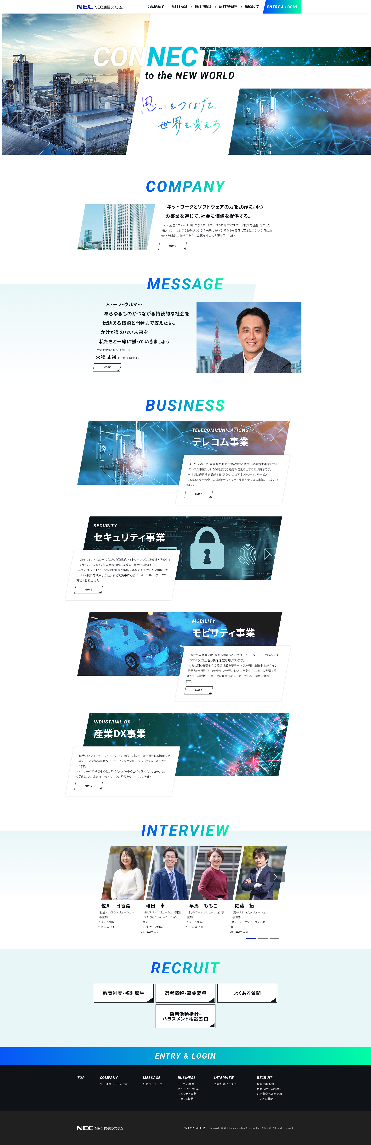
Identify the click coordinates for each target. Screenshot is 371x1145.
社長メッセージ (152, 1084)
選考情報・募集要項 (185, 993)
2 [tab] (263, 938)
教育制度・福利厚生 (124, 993)
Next (277, 877)
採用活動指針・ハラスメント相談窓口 (185, 1016)
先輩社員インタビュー (228, 1084)
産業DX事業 (185, 1099)
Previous (105, 877)
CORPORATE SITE (193, 1128)
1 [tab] (251, 938)
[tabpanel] (124, 887)
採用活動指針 (266, 1084)
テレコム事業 (186, 1084)
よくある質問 (247, 993)
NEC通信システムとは (114, 1084)
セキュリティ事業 (188, 1089)
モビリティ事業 (187, 1094)
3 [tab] (274, 938)
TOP (81, 1078)
